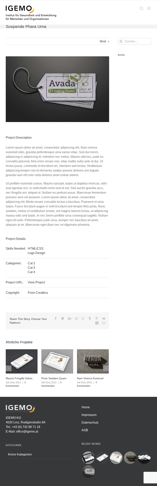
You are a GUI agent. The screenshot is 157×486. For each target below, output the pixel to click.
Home (86, 407)
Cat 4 (31, 272)
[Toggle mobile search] (141, 8)
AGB (85, 430)
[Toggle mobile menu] (149, 8)
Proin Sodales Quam (53, 378)
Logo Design (36, 253)
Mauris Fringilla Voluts (19, 378)
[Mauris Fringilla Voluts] (22, 361)
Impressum (89, 414)
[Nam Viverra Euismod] (93, 361)
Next (103, 41)
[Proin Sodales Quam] (57, 361)
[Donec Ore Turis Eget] (88, 458)
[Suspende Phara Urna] (88, 471)
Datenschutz (90, 422)
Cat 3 (31, 267)
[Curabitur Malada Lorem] (144, 458)
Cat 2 (31, 263)
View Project (36, 282)
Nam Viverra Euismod (90, 378)
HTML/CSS (35, 248)
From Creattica (38, 292)
